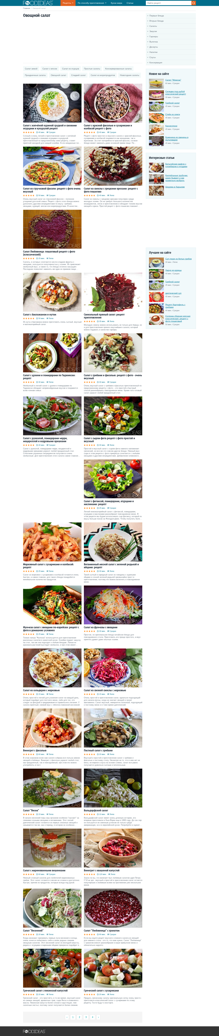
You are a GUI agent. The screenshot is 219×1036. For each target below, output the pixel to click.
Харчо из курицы (173, 270)
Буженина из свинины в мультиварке (176, 138)
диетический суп (173, 293)
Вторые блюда (156, 21)
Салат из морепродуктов (103, 75)
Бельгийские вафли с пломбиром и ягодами (176, 165)
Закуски (153, 31)
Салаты (153, 26)
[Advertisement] (82, 40)
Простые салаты (92, 68)
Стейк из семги (172, 114)
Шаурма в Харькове (175, 187)
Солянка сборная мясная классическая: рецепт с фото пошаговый (177, 318)
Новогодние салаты (129, 75)
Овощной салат (58, 75)
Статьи (130, 3)
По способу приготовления (91, 3)
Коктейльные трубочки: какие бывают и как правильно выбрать (176, 178)
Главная (26, 8)
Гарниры (153, 36)
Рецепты (67, 3)
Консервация (155, 62)
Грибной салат (172, 103)
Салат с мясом (49, 68)
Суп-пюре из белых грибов (178, 259)
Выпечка (153, 41)
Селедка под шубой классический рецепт (175, 92)
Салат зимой (31, 68)
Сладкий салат (78, 75)
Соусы (152, 57)
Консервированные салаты (118, 68)
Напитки (153, 52)
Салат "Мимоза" (173, 80)
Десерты (153, 47)
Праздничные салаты (35, 75)
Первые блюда (156, 15)
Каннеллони (171, 126)
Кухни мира (116, 3)
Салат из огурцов (70, 68)
